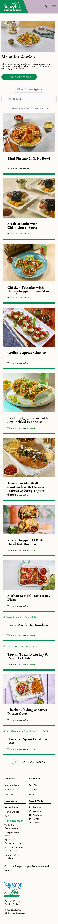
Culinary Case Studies (12, 856)
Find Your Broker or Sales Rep (13, 849)
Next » (40, 762)
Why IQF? (34, 794)
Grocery (8, 794)
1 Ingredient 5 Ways (12, 834)
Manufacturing (12, 785)
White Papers (12, 807)
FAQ (7, 816)
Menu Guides (11, 811)
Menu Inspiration (13, 820)
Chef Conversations (12, 842)
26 (32, 762)
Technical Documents (11, 827)
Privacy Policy (12, 901)
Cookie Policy (12, 904)
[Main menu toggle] (54, 7)
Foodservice (11, 789)
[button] (46, 7)
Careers (33, 789)
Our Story (34, 785)
